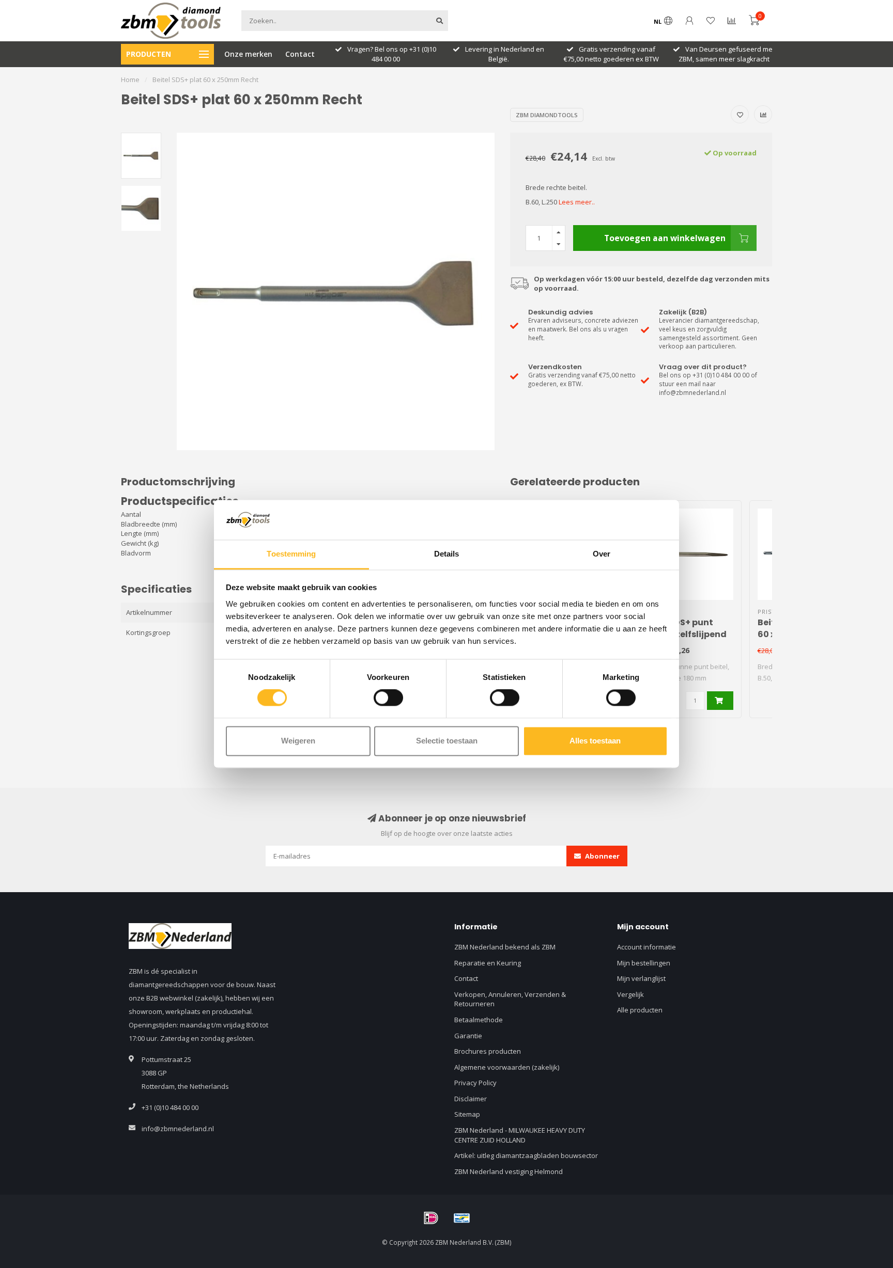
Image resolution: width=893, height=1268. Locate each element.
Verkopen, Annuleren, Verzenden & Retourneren (510, 999)
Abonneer (601, 856)
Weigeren (298, 740)
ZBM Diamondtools (547, 115)
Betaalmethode (478, 1019)
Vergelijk (630, 994)
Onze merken (248, 54)
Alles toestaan (595, 740)
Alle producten (640, 1010)
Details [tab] (446, 553)
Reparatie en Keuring (487, 963)
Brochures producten (487, 1051)
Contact (300, 54)
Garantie (468, 1035)
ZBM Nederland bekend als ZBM (505, 947)
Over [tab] (601, 553)
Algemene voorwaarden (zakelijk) (506, 1067)
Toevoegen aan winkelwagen (665, 238)
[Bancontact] (462, 1218)
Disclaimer (470, 1098)
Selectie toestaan (447, 740)
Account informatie (646, 947)
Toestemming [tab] (291, 553)
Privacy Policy (475, 1082)
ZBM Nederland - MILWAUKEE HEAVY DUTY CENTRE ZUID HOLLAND (519, 1135)
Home (130, 79)
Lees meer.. (577, 202)
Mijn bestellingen (643, 963)
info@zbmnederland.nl (178, 1128)
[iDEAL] (431, 1218)
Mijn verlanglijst (641, 978)
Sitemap (467, 1114)
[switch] (388, 698)
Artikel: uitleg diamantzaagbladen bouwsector (526, 1155)
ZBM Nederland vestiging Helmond (508, 1171)
